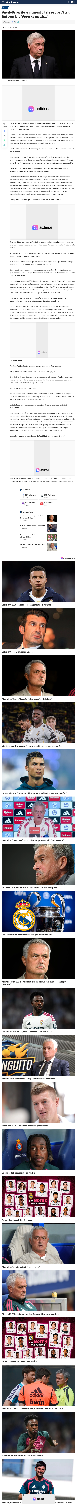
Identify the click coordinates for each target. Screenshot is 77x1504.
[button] (3, 2)
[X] (48, 496)
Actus (5, 7)
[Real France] (13, 2)
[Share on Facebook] (12, 22)
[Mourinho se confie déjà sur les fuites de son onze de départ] (52, 518)
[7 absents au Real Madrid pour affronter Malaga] (52, 537)
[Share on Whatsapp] (4, 140)
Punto (4, 27)
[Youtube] (48, 503)
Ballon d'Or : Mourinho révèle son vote (32, 544)
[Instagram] (29, 503)
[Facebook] (29, 496)
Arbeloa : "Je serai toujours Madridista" (32, 525)
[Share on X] (15, 22)
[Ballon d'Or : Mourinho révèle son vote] (52, 547)
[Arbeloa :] (52, 528)
